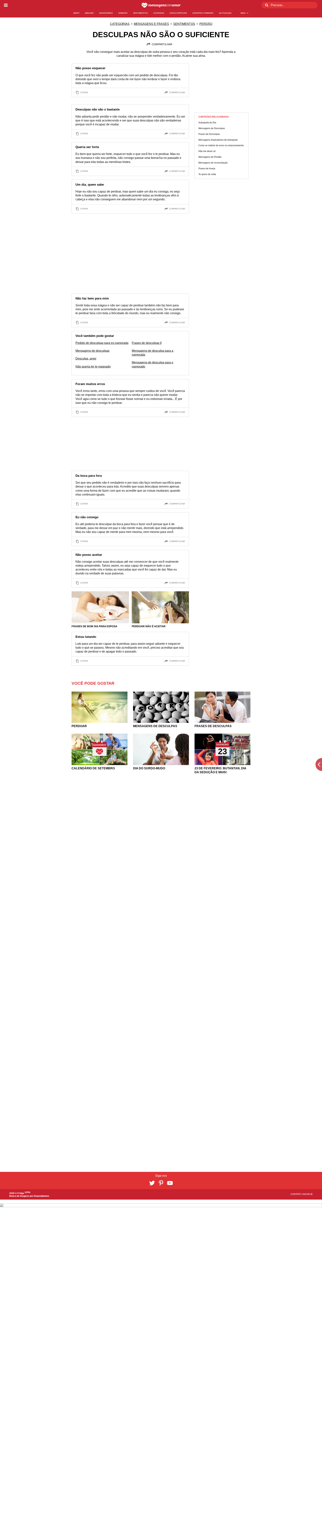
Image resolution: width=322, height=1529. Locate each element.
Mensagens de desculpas (92, 350)
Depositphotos (41, 1196)
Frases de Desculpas (209, 134)
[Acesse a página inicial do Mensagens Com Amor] (161, 5)
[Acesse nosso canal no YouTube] (170, 1183)
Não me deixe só (207, 151)
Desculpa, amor (85, 358)
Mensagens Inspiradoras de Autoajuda (218, 140)
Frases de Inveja (206, 168)
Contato (296, 1194)
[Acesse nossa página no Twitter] (152, 1183)
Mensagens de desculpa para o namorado (152, 364)
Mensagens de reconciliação (213, 162)
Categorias (120, 23)
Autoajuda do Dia (207, 122)
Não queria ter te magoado (93, 366)
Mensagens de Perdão (210, 157)
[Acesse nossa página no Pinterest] (161, 1183)
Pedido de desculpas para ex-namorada (101, 342)
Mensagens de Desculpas (211, 128)
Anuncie (307, 1194)
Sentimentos (184, 23)
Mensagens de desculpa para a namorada (152, 352)
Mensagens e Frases (151, 23)
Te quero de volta (207, 174)
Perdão (205, 23)
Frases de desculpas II (147, 342)
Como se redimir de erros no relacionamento (221, 145)
